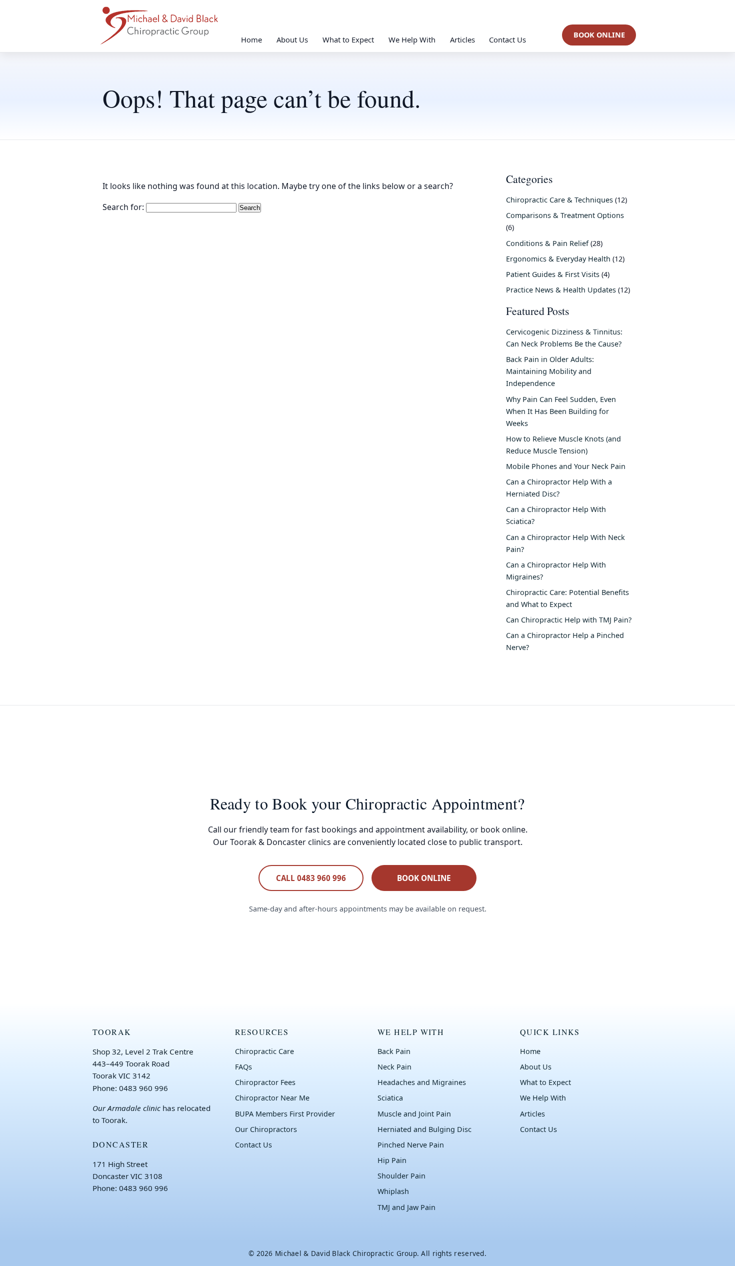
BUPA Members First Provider (285, 1113)
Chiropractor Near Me (272, 1097)
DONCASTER (120, 1144)
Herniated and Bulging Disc (425, 1129)
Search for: (123, 207)
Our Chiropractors (266, 1129)
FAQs (243, 1067)
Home (251, 39)
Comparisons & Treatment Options (565, 215)
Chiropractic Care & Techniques (559, 199)
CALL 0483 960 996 (311, 878)
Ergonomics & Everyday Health (558, 259)
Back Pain (394, 1051)
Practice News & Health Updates (561, 289)
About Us (292, 39)
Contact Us (507, 39)
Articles (462, 39)
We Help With (412, 39)
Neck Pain (395, 1067)
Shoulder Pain (402, 1175)
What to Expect (348, 39)
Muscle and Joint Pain (414, 1113)
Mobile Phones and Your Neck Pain (566, 466)
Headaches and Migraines (422, 1082)
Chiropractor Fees (265, 1082)
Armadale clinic (134, 1108)
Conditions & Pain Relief (547, 243)
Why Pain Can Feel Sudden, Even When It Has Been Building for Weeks (561, 411)
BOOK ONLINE (599, 35)
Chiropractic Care (264, 1051)
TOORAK (112, 1031)
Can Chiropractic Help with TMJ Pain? (569, 619)
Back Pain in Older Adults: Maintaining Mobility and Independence (550, 371)
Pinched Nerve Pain (411, 1145)
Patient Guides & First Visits (553, 274)
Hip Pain (392, 1160)
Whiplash (393, 1191)
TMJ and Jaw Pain (407, 1207)
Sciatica (390, 1097)
